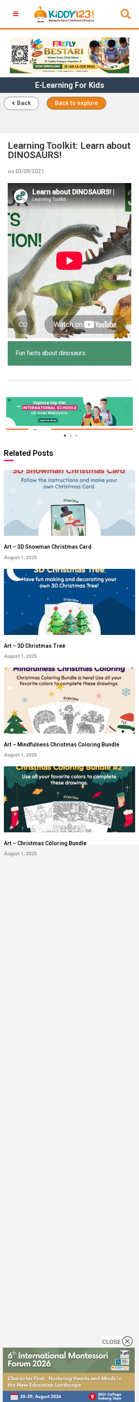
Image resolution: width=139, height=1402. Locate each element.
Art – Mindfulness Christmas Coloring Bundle (61, 744)
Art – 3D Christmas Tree (34, 646)
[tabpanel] (69, 411)
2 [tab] (71, 435)
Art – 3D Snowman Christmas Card (48, 547)
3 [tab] (76, 435)
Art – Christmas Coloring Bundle (45, 843)
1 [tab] (65, 435)
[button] (21, 103)
